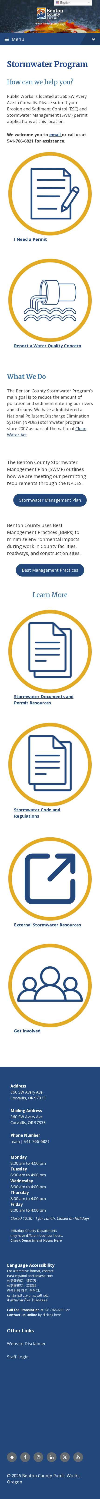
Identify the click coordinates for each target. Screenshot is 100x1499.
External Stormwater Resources (47, 925)
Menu (18, 39)
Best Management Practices (50, 570)
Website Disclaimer (26, 1343)
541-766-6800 (54, 1310)
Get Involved (27, 1031)
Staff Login (18, 1357)
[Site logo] (50, 16)
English (64, 2)
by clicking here (34, 1315)
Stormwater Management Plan (50, 500)
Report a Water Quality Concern (47, 345)
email (55, 134)
